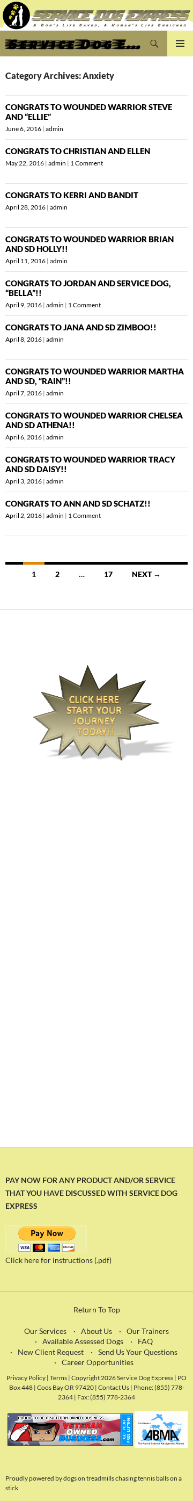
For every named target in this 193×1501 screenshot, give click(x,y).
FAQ (145, 1341)
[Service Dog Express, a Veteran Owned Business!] (70, 1428)
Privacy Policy (26, 1377)
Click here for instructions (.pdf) (58, 1260)
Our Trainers (148, 1331)
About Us (96, 1331)
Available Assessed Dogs (82, 1341)
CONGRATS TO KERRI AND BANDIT (71, 195)
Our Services (45, 1331)
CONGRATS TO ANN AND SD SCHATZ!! (78, 503)
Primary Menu (180, 43)
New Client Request (51, 1351)
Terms (59, 1377)
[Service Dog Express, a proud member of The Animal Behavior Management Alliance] (161, 1428)
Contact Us (113, 1387)
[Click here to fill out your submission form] (96, 713)
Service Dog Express (73, 43)
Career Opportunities (97, 1362)
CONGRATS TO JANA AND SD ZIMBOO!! (81, 327)
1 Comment (86, 163)
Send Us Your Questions (137, 1351)
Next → (146, 574)
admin (54, 129)
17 (108, 574)
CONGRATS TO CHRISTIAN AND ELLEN (77, 151)
